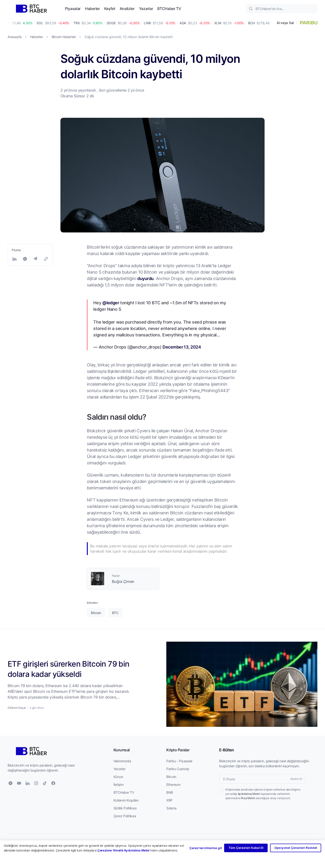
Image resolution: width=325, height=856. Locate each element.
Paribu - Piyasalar (179, 761)
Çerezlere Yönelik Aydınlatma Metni (123, 850)
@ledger (110, 303)
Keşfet (109, 8)
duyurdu (145, 278)
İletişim (118, 784)
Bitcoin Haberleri (64, 36)
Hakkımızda (122, 761)
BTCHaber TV (169, 8)
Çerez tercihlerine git (205, 848)
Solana (171, 808)
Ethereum (173, 784)
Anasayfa (15, 36)
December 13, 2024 (181, 347)
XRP (169, 800)
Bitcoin (171, 776)
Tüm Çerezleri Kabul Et (245, 848)
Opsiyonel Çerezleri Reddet (295, 848)
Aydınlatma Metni (249, 794)
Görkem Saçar (17, 708)
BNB (169, 792)
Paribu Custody (177, 769)
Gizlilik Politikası (125, 808)
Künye (118, 776)
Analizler (127, 8)
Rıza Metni (248, 798)
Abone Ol (296, 779)
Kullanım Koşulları (126, 800)
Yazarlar (146, 8)
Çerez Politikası (124, 816)
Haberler (92, 8)
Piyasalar (73, 8)
